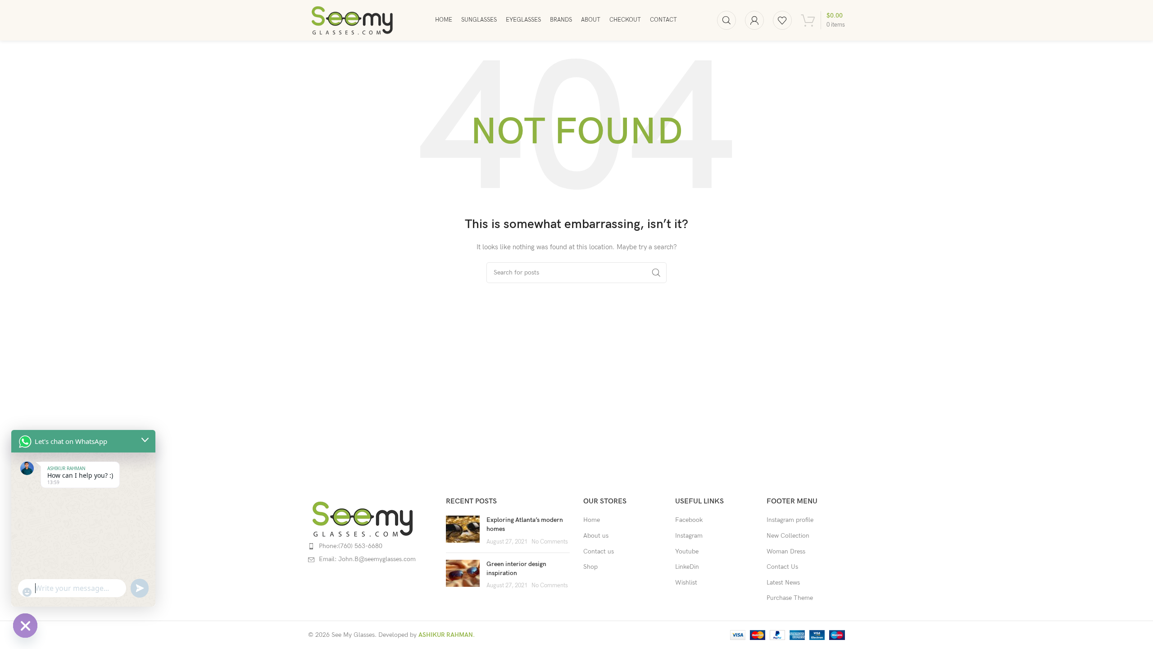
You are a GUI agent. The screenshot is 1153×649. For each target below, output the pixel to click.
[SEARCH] (656, 272)
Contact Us (782, 567)
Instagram (689, 535)
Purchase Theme (790, 598)
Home (591, 520)
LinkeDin (687, 567)
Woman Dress (786, 551)
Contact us (598, 551)
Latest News (783, 582)
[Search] (726, 20)
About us (595, 535)
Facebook (689, 520)
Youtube (687, 551)
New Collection (788, 535)
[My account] (754, 20)
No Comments (549, 542)
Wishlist (686, 582)
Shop (590, 567)
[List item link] (370, 546)
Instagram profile (790, 520)
